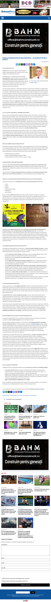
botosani (8, 395)
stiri (18, 395)
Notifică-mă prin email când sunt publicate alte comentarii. (16, 578)
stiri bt (20, 395)
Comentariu (4, 544)
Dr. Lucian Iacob (32, 81)
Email (2, 563)
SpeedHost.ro (28, 596)
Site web (3, 567)
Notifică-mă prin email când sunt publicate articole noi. (15, 581)
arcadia (4, 395)
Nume (3, 558)
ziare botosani (33, 395)
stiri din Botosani (26, 395)
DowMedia (37, 596)
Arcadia (35, 82)
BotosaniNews (13, 395)
